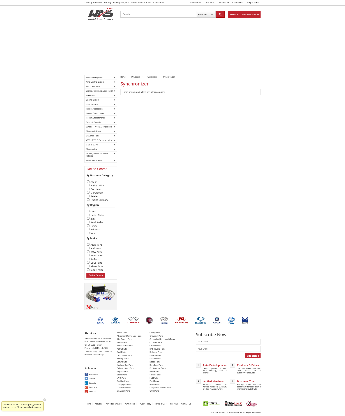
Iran (93, 233)
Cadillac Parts (123, 381)
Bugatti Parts (122, 371)
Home (123, 77)
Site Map (174, 404)
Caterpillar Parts (124, 388)
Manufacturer (97, 192)
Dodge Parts (155, 362)
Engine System (92, 100)
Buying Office (97, 185)
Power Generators (94, 160)
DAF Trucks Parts (157, 349)
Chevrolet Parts (156, 336)
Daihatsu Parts (156, 352)
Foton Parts (155, 384)
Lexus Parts (96, 262)
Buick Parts (122, 375)
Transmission (151, 77)
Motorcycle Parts (93, 131)
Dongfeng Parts (156, 365)
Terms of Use (161, 404)
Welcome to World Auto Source (97, 338)
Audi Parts (96, 248)
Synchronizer (169, 77)
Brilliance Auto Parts (125, 368)
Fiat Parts (154, 378)
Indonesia (95, 229)
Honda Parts (97, 255)
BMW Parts (96, 252)
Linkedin (92, 383)
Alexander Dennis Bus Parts (129, 336)
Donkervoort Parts (158, 368)
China (93, 211)
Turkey (94, 225)
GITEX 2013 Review (93, 345)
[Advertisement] (172, 49)
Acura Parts (96, 244)
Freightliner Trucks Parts (160, 388)
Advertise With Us (114, 404)
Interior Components (95, 113)
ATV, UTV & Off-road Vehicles (99, 140)
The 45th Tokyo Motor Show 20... (98, 351)
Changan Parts (123, 391)
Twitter (92, 379)
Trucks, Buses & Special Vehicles (97, 155)
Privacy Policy (145, 404)
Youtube (92, 392)
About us (98, 404)
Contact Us (186, 404)
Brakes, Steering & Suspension (99, 91)
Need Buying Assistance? (244, 14)
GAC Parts (154, 391)
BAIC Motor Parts (124, 355)
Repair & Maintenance (95, 118)
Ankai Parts (122, 342)
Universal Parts (93, 136)
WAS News (130, 404)
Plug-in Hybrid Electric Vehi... (96, 348)
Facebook (93, 374)
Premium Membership (94, 355)
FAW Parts (154, 371)
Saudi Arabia (97, 222)
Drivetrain (90, 95)
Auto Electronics (93, 86)
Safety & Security (93, 122)
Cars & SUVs (92, 145)
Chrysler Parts (156, 342)
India (93, 218)
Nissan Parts (97, 266)
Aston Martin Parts (125, 346)
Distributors (96, 189)
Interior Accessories (95, 109)
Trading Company (99, 199)
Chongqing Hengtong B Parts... (163, 339)
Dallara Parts (155, 355)
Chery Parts (155, 333)
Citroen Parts (155, 346)
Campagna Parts (124, 384)
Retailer (94, 196)
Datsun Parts (155, 358)
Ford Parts (154, 381)
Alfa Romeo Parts (124, 339)
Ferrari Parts (155, 375)
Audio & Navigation (94, 77)
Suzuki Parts (97, 269)
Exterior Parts (92, 104)
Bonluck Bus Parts (125, 365)
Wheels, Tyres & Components (99, 127)
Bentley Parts (123, 358)
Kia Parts (95, 259)
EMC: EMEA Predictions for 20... (98, 342)
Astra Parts (122, 349)
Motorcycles (91, 149)
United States (97, 215)
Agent (93, 181)
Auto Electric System (95, 82)
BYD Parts (121, 378)
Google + (93, 387)
